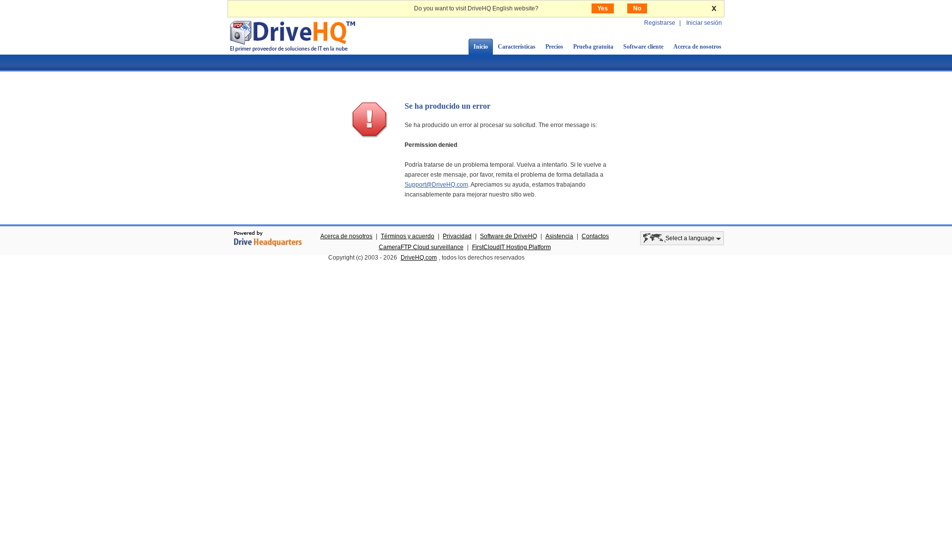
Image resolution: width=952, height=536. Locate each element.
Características (517, 46)
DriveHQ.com (419, 257)
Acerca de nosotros (697, 46)
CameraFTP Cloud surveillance (421, 247)
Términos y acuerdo (407, 236)
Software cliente (643, 46)
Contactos (595, 236)
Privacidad (457, 236)
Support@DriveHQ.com (436, 184)
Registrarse (659, 22)
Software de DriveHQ (508, 236)
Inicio (481, 46)
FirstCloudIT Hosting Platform (511, 247)
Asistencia (559, 236)
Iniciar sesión (704, 22)
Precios (554, 46)
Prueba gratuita (593, 46)
